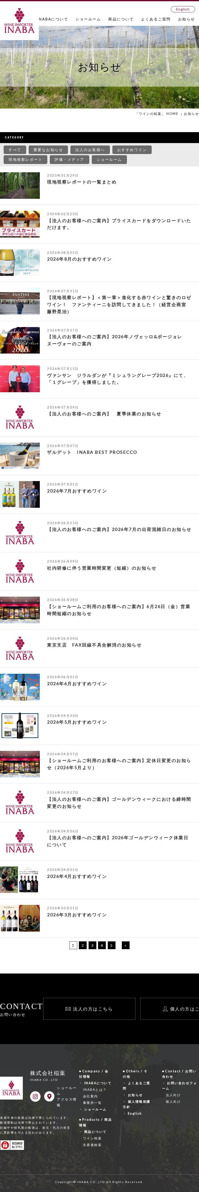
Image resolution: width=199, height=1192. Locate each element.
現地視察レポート (25, 159)
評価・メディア (69, 159)
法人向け (173, 1095)
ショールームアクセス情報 (67, 1096)
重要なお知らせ (48, 149)
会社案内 (90, 1096)
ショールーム (88, 19)
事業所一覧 (92, 1103)
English (183, 9)
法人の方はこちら (93, 1008)
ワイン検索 (92, 1138)
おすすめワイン (132, 149)
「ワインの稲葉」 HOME (157, 114)
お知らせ (186, 19)
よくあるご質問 (156, 19)
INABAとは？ (95, 1090)
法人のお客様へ (90, 149)
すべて (14, 149)
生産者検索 (92, 1145)
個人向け (173, 1101)
